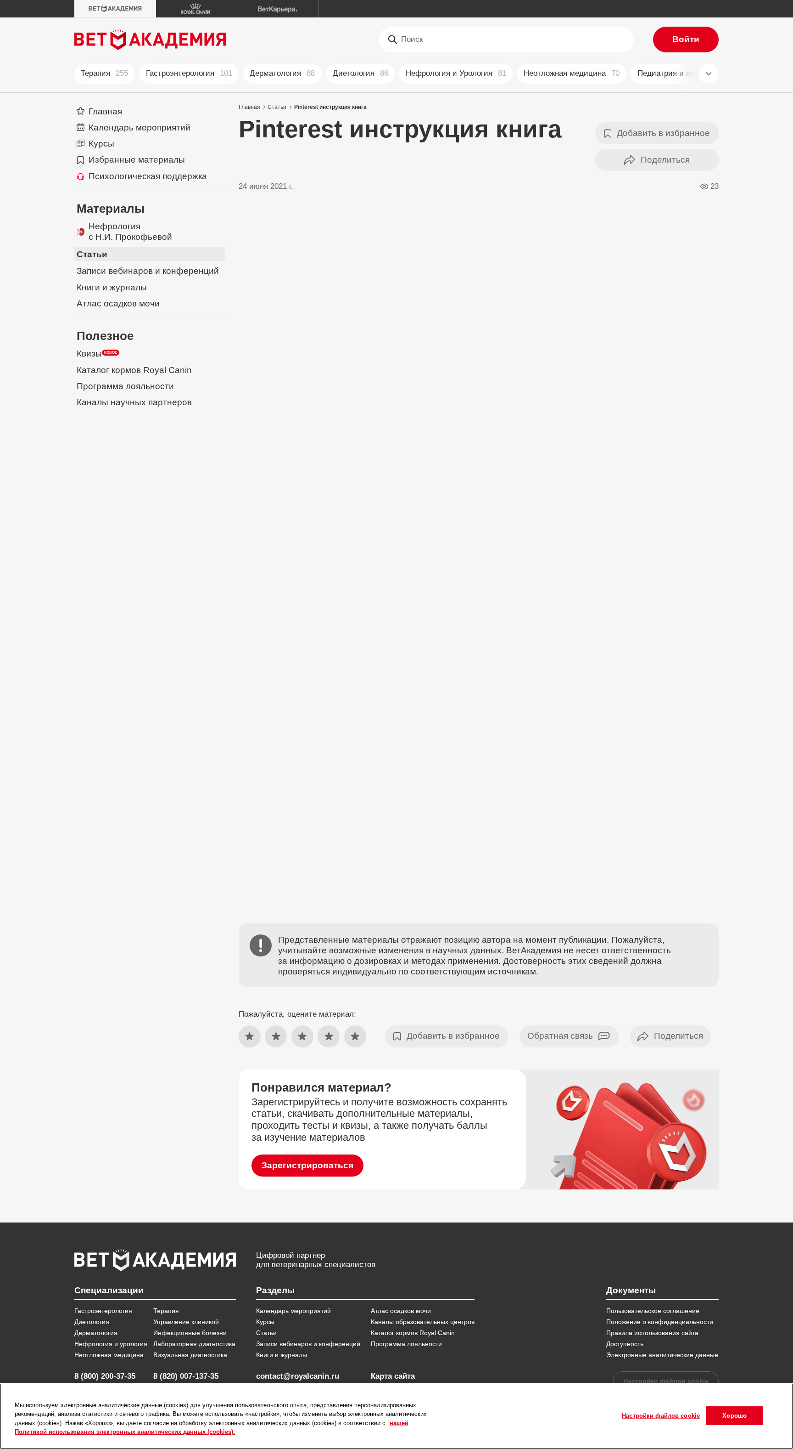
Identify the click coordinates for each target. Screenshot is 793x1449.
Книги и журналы (281, 1354)
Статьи (277, 107)
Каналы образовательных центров (423, 1321)
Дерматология (282, 73)
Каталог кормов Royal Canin (413, 1332)
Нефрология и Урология (456, 73)
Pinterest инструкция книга (330, 107)
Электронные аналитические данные (662, 1354)
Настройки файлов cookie (666, 1381)
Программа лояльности (406, 1343)
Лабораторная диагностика (194, 1343)
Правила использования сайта (652, 1332)
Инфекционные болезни (190, 1332)
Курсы (265, 1321)
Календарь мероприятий (293, 1310)
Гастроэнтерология (189, 73)
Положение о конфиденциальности (659, 1321)
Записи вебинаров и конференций (308, 1343)
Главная (249, 107)
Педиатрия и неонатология (692, 73)
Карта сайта (393, 1376)
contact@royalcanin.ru (297, 1376)
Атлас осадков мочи (401, 1310)
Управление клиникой (186, 1321)
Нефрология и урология (110, 1343)
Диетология (360, 73)
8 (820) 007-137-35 (185, 1376)
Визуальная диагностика (190, 1354)
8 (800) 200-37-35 (104, 1376)
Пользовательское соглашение (652, 1310)
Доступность (624, 1343)
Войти (685, 39)
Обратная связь (560, 1036)
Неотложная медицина (572, 73)
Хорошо (734, 1415)
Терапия (104, 73)
